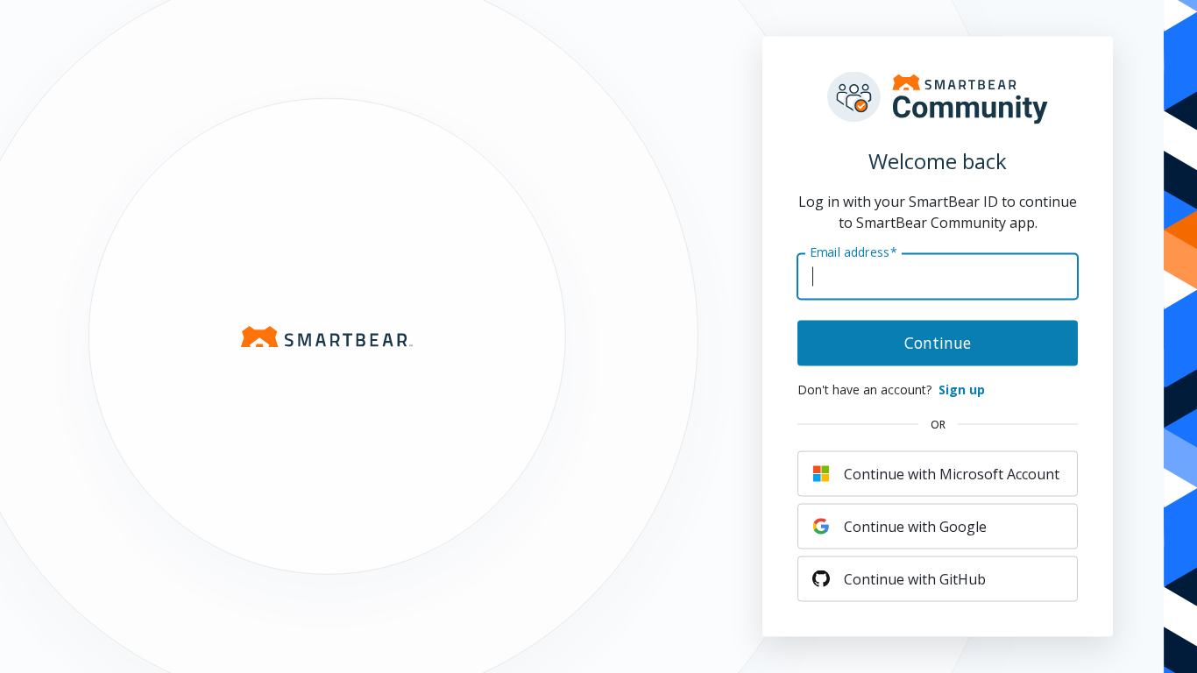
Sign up (961, 389)
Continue (937, 342)
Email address (854, 251)
